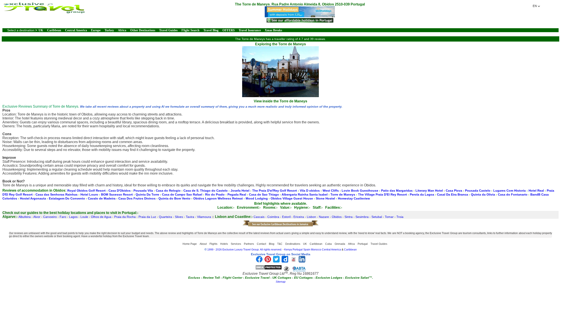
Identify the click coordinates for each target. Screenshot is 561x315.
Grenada (340, 243)
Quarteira (165, 217)
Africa (122, 30)
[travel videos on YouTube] (293, 261)
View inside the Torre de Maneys (280, 101)
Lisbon (311, 217)
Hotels (224, 243)
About (203, 243)
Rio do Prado (215, 194)
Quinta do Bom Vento (174, 198)
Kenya (288, 249)
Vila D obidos (310, 190)
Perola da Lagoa (422, 194)
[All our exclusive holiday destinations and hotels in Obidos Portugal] (43, 12)
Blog (271, 243)
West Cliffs (331, 190)
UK (41, 30)
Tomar (389, 217)
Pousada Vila (143, 190)
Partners (249, 243)
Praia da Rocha (125, 217)
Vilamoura (204, 217)
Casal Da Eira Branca (452, 194)
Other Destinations (142, 30)
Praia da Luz (147, 217)
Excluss (194, 277)
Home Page (190, 243)
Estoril (286, 217)
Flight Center (232, 277)
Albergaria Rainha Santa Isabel (305, 194)
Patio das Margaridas (397, 190)
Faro (63, 217)
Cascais (259, 217)
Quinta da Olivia (483, 194)
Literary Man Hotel (429, 190)
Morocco (316, 249)
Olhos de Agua (101, 217)
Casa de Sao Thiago (264, 194)
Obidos (337, 217)
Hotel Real (536, 190)
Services (236, 243)
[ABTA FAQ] (295, 269)
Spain (306, 249)
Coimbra (273, 217)
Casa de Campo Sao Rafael (182, 194)
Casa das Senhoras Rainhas (57, 194)
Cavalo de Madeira (101, 198)
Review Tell (211, 277)
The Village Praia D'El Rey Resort (382, 194)
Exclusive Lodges (329, 277)
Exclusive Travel (257, 277)
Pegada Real (236, 194)
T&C (279, 243)
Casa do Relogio (168, 190)
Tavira (190, 217)
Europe (96, 30)
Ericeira (298, 217)
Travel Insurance (250, 30)
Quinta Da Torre (147, 194)
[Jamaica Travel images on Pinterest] (268, 261)
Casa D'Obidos (119, 190)
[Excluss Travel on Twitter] (276, 261)
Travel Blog (210, 30)
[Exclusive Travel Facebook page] (259, 261)
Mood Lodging (257, 198)
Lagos (73, 217)
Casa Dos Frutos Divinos (137, 198)
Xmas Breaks (273, 30)
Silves (179, 217)
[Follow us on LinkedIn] (302, 261)
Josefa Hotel (240, 190)
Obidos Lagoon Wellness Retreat (218, 198)
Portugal (363, 243)
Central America (76, 30)
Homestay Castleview (354, 198)
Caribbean (54, 30)
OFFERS (228, 30)
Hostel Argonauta (33, 198)
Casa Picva (454, 190)
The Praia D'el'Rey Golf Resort (274, 190)
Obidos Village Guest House (292, 198)
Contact (261, 243)
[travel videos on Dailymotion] (285, 261)
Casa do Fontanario (512, 194)
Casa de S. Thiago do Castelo (205, 190)
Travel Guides (168, 30)
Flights (213, 243)
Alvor (36, 217)
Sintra (348, 217)
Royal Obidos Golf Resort (86, 190)
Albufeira (24, 217)
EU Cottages (303, 277)
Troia (399, 217)
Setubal (376, 217)
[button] (536, 6)
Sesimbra (362, 217)
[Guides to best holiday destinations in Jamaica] (280, 226)
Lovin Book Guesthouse (360, 190)
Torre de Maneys (342, 194)
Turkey (109, 30)
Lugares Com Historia (509, 190)
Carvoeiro (50, 217)
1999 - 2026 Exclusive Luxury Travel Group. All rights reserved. (244, 249)
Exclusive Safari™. (359, 277)
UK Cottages (281, 277)
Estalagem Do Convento (67, 198)
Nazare (324, 217)
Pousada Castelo (477, 190)
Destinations (292, 243)
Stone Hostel (325, 198)
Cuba (328, 243)
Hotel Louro (89, 194)
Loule (84, 217)
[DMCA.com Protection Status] (268, 269)
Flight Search (190, 30)
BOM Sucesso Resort (117, 194)
